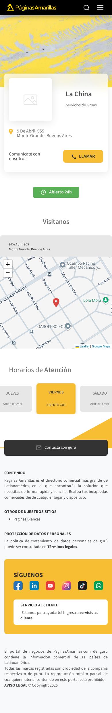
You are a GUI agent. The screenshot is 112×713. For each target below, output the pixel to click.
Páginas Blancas (26, 519)
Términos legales (62, 547)
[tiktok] (82, 585)
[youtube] (50, 585)
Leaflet (84, 346)
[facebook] (18, 585)
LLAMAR (87, 156)
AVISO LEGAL (15, 685)
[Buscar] (86, 7)
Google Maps (101, 346)
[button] (56, 302)
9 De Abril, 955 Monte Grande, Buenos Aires (44, 133)
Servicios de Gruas (81, 105)
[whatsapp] (98, 585)
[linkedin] (34, 585)
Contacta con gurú (60, 447)
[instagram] (66, 585)
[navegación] (100, 8)
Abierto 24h (60, 192)
